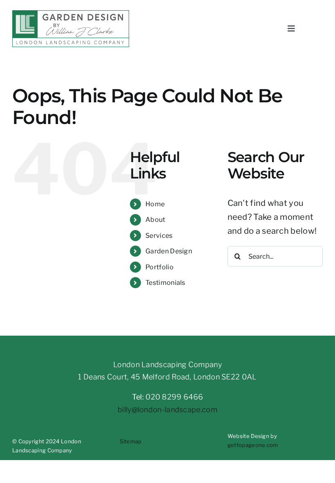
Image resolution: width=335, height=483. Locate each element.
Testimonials (165, 283)
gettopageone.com (253, 445)
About (155, 219)
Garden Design (168, 251)
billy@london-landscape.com (167, 409)
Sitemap (130, 441)
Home (155, 204)
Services (158, 235)
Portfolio (159, 267)
